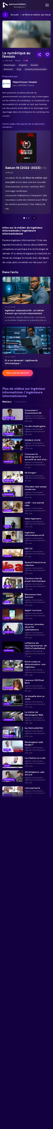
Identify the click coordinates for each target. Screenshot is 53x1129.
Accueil (15, 14)
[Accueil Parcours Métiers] (14, 5)
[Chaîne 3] (28, 218)
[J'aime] (47, 54)
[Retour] (5, 15)
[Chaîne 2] (26, 218)
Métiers (6, 401)
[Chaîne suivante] (34, 218)
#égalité (23, 65)
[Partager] (39, 54)
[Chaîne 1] (24, 218)
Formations (20, 401)
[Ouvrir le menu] (47, 5)
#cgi (19, 69)
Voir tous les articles (17, 372)
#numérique (9, 65)
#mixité (34, 65)
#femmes (8, 69)
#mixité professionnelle (35, 69)
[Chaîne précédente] (18, 218)
